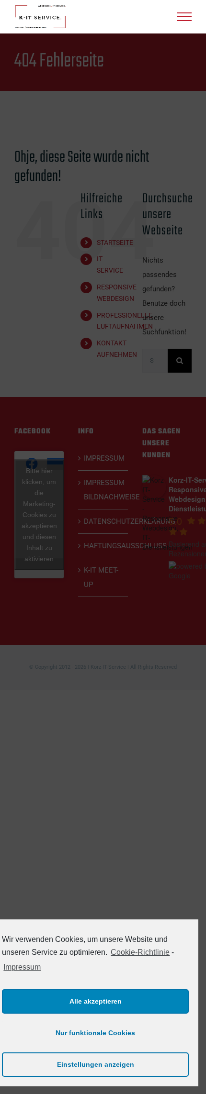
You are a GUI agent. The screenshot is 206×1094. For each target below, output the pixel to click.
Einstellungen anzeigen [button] (95, 1064)
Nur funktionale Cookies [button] (95, 1033)
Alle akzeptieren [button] (95, 1001)
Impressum (22, 967)
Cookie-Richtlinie (140, 952)
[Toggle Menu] (184, 16)
